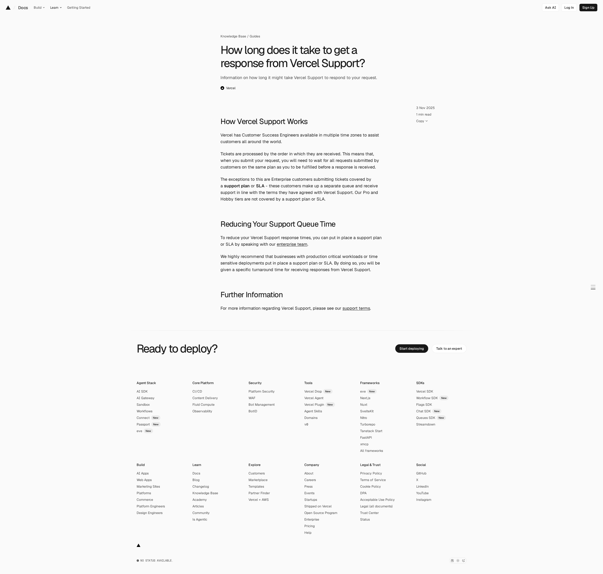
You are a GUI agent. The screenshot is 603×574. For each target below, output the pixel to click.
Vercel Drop (317, 391)
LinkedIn (422, 486)
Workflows (144, 411)
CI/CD (197, 391)
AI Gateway (146, 398)
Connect (148, 418)
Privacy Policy (371, 473)
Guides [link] (255, 36)
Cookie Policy (370, 486)
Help (307, 532)
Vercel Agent (313, 398)
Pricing (309, 526)
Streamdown (425, 424)
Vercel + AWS (259, 500)
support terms (356, 308)
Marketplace (258, 480)
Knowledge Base (233, 36)
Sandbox (143, 404)
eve (144, 431)
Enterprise (311, 519)
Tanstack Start (371, 431)
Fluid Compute (203, 404)
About (308, 473)
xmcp (364, 444)
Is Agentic (199, 519)
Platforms (144, 493)
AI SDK (142, 391)
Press (308, 486)
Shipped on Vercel (318, 506)
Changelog (200, 486)
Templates (256, 486)
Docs (23, 7)
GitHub (421, 473)
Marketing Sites (148, 486)
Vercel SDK (424, 391)
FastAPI (366, 437)
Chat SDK (428, 411)
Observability (202, 411)
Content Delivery (205, 398)
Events (309, 493)
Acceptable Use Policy (377, 500)
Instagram (423, 500)
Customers (257, 473)
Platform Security (262, 391)
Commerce (145, 500)
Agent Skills (313, 411)
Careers (310, 480)
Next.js (365, 398)
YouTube (422, 493)
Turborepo (367, 424)
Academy (199, 500)
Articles (198, 506)
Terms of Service (373, 480)
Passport (148, 424)
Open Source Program (320, 513)
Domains (311, 418)
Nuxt (363, 404)
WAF (252, 398)
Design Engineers (150, 513)
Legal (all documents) (376, 506)
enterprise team (292, 244)
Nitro (363, 418)
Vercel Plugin (318, 404)
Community (201, 513)
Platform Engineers (151, 506)
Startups (310, 500)
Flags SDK (424, 404)
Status (365, 519)
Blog (196, 480)
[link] (569, 7)
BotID (253, 411)
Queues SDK (430, 418)
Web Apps (144, 480)
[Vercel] (8, 8)
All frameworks (371, 451)
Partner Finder (259, 493)
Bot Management (262, 404)
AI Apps (143, 473)
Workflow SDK (431, 398)
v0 (306, 424)
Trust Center (369, 513)
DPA (363, 493)
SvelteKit (367, 411)
